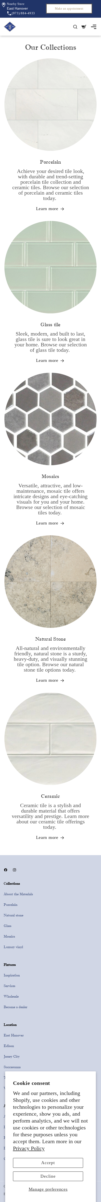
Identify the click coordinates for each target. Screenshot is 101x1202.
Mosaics (9, 936)
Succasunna (12, 1067)
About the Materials (18, 894)
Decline (47, 1176)
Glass (7, 926)
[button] (17, 8)
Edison (9, 1046)
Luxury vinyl (13, 947)
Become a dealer (15, 1007)
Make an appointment (69, 8)
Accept (48, 1162)
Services (9, 986)
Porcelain (10, 905)
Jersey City (12, 1056)
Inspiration (12, 975)
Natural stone (13, 915)
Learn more (47, 208)
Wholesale (11, 996)
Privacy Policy (29, 1148)
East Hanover (14, 1035)
